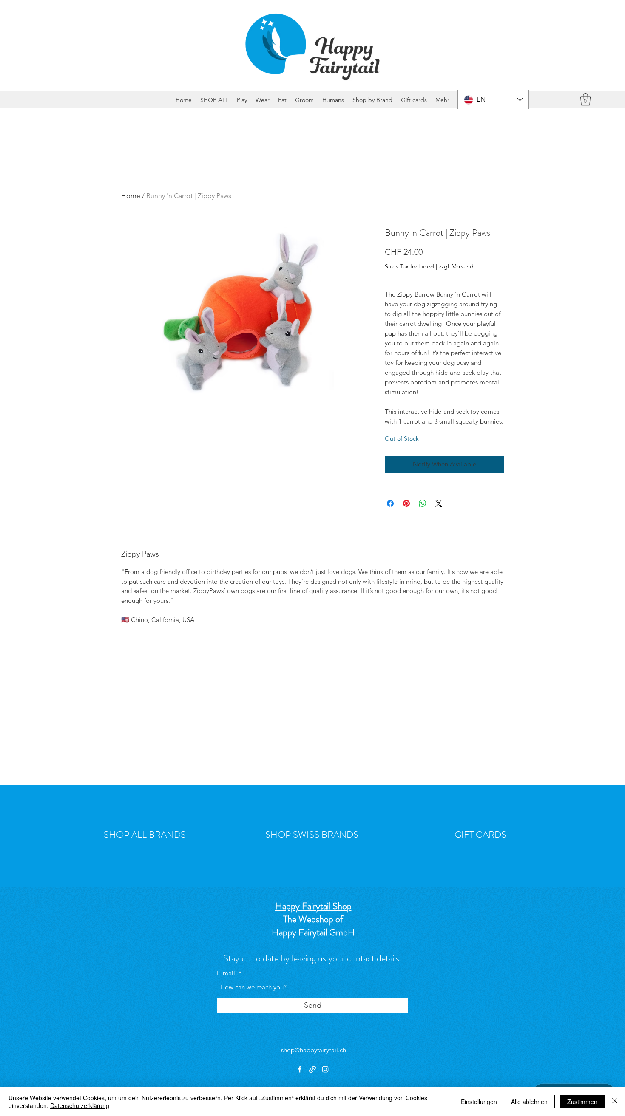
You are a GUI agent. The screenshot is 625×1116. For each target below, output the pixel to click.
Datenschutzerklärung (79, 1105)
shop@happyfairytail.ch (313, 1050)
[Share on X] (439, 503)
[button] (585, 99)
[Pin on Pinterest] (406, 503)
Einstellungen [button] (479, 1101)
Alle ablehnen (529, 1101)
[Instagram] (325, 1069)
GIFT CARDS (480, 834)
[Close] (615, 1101)
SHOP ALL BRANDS (145, 834)
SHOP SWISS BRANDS (311, 834)
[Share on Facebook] (390, 503)
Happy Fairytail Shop (313, 906)
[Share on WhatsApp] (423, 503)
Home (130, 196)
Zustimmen (582, 1101)
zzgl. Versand (456, 266)
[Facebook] (299, 1069)
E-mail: (227, 973)
